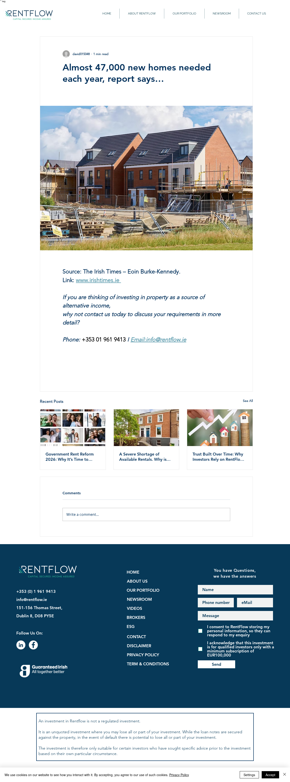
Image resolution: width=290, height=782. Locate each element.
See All (248, 401)
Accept (270, 774)
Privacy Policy (179, 774)
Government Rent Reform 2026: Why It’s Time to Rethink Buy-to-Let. (70, 456)
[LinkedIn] (20, 644)
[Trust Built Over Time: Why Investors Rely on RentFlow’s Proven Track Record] (220, 427)
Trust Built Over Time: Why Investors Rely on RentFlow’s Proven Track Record (219, 456)
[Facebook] (33, 644)
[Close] (284, 774)
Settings (249, 774)
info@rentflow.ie (31, 599)
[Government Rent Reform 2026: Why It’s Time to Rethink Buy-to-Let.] (73, 427)
